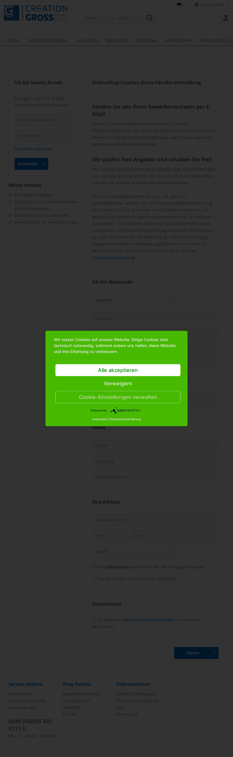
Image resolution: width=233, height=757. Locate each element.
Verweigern (118, 383)
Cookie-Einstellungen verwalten (118, 397)
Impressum (99, 419)
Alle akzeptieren (118, 370)
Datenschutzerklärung (125, 419)
